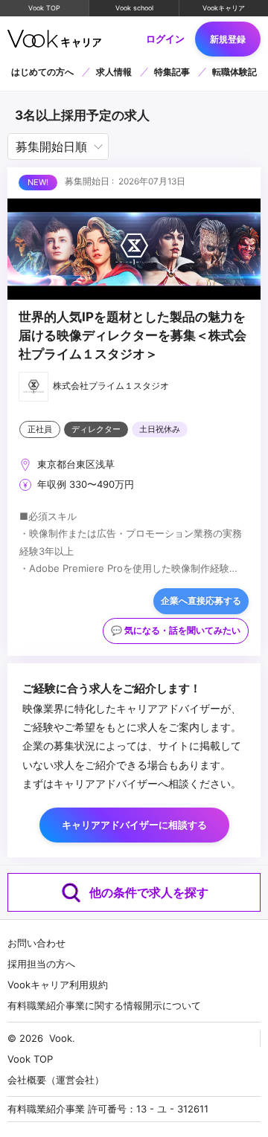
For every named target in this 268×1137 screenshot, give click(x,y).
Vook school (134, 8)
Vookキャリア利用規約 (57, 985)
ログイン (165, 39)
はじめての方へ (42, 71)
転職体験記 (234, 71)
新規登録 (228, 39)
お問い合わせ (36, 943)
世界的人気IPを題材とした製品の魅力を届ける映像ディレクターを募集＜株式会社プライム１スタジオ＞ (132, 335)
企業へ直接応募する (201, 601)
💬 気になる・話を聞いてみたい (175, 630)
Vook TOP (44, 8)
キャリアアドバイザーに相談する (134, 825)
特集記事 (172, 71)
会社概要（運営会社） (55, 1080)
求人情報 (114, 71)
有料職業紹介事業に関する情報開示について (104, 1005)
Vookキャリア (223, 8)
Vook (60, 1038)
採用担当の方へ (41, 964)
